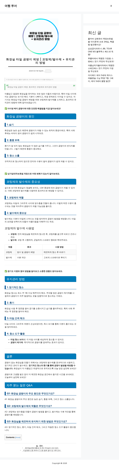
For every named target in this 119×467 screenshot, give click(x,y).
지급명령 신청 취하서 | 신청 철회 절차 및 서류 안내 (41, 450)
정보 (41, 446)
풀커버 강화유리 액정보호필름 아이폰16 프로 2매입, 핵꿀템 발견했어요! (101, 42)
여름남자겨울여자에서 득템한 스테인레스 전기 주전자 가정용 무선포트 (101, 68)
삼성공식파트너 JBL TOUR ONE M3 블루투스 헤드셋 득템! (100, 51)
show (17, 437)
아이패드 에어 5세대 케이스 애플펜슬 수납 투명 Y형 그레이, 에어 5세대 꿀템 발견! (100, 78)
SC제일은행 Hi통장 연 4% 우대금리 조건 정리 (41, 448)
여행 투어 (11, 6)
